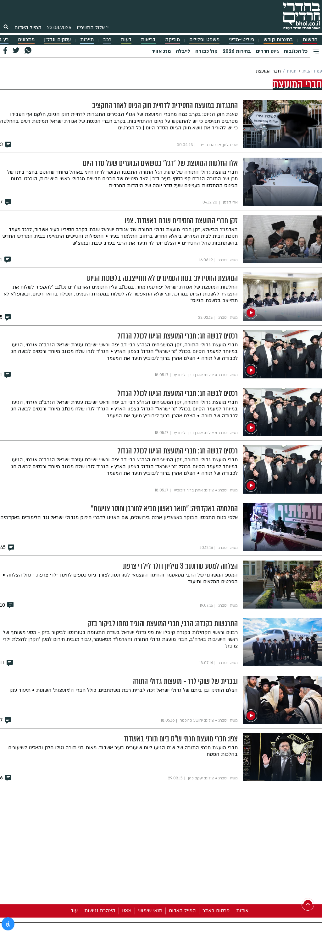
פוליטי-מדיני (241, 39)
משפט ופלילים (204, 39)
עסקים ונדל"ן (57, 39)
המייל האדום (28, 27)
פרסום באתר (216, 910)
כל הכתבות (296, 51)
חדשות (310, 39)
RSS (126, 910)
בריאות (148, 39)
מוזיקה (172, 39)
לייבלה (183, 51)
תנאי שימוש (150, 910)
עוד (74, 910)
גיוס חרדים (267, 51)
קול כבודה (206, 51)
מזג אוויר (161, 51)
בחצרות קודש (278, 39)
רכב (107, 39)
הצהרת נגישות (99, 910)
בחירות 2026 (237, 51)
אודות (242, 910)
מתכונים (26, 39)
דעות (126, 39)
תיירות (87, 39)
